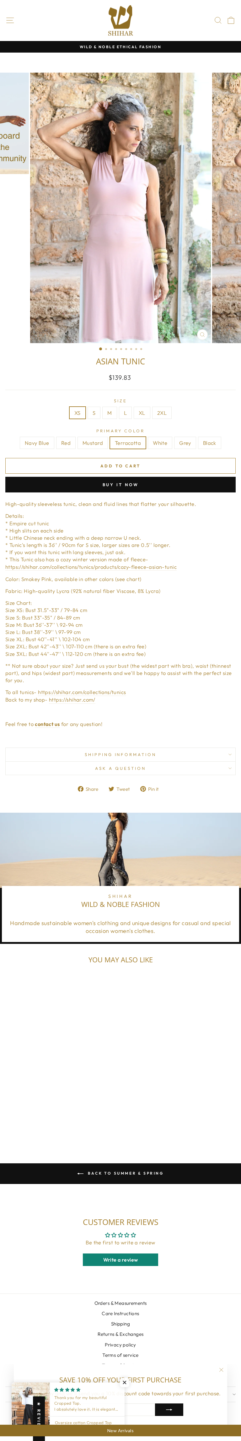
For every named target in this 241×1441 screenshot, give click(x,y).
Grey (185, 443)
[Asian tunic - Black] (71, 1126)
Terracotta (128, 443)
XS (77, 412)
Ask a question (120, 768)
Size (120, 400)
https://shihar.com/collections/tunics (82, 692)
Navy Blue (37, 443)
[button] (125, 1382)
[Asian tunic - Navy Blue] (28, 1126)
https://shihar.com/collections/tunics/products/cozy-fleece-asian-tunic (91, 567)
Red (66, 443)
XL (142, 412)
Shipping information (121, 754)
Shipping (120, 1324)
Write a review (120, 1260)
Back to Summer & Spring (124, 1173)
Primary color (120, 430)
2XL (162, 412)
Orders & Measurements (120, 1303)
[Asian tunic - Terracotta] (49, 1126)
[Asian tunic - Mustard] (42, 1126)
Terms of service (120, 1355)
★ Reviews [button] (38, 1418)
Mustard (93, 443)
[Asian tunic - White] (57, 1126)
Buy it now (121, 484)
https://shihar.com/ (72, 699)
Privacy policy (120, 1345)
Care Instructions (120, 1313)
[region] (120, 1431)
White (160, 443)
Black (209, 443)
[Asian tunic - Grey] (64, 1126)
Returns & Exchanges (121, 1334)
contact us (47, 724)
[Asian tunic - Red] (35, 1126)
